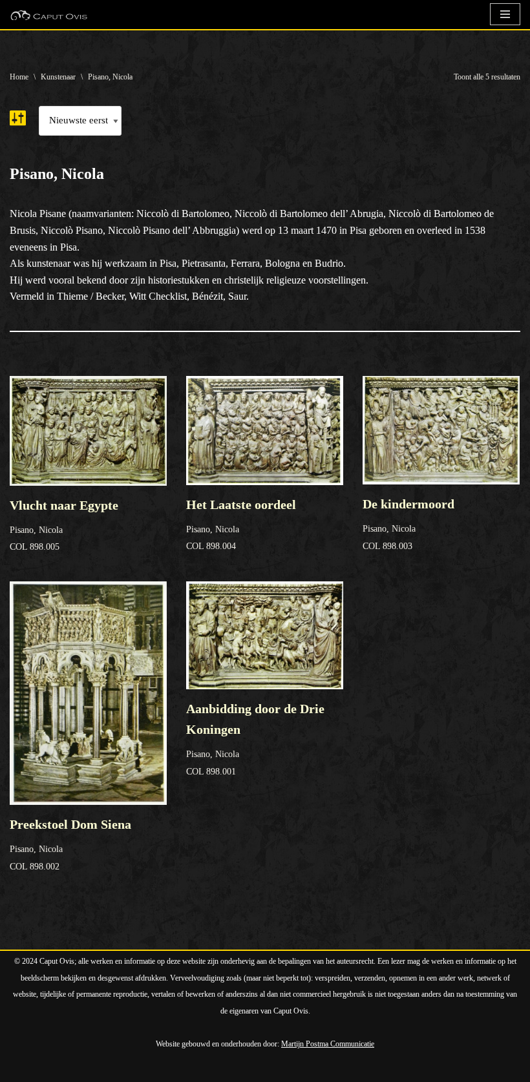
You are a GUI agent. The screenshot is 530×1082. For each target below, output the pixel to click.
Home (19, 76)
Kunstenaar (58, 76)
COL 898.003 (408, 524)
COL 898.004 (241, 524)
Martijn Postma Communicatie (327, 1043)
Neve (21, 1068)
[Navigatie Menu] (505, 14)
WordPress (158, 1068)
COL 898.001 (255, 739)
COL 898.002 (70, 844)
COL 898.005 (64, 525)
